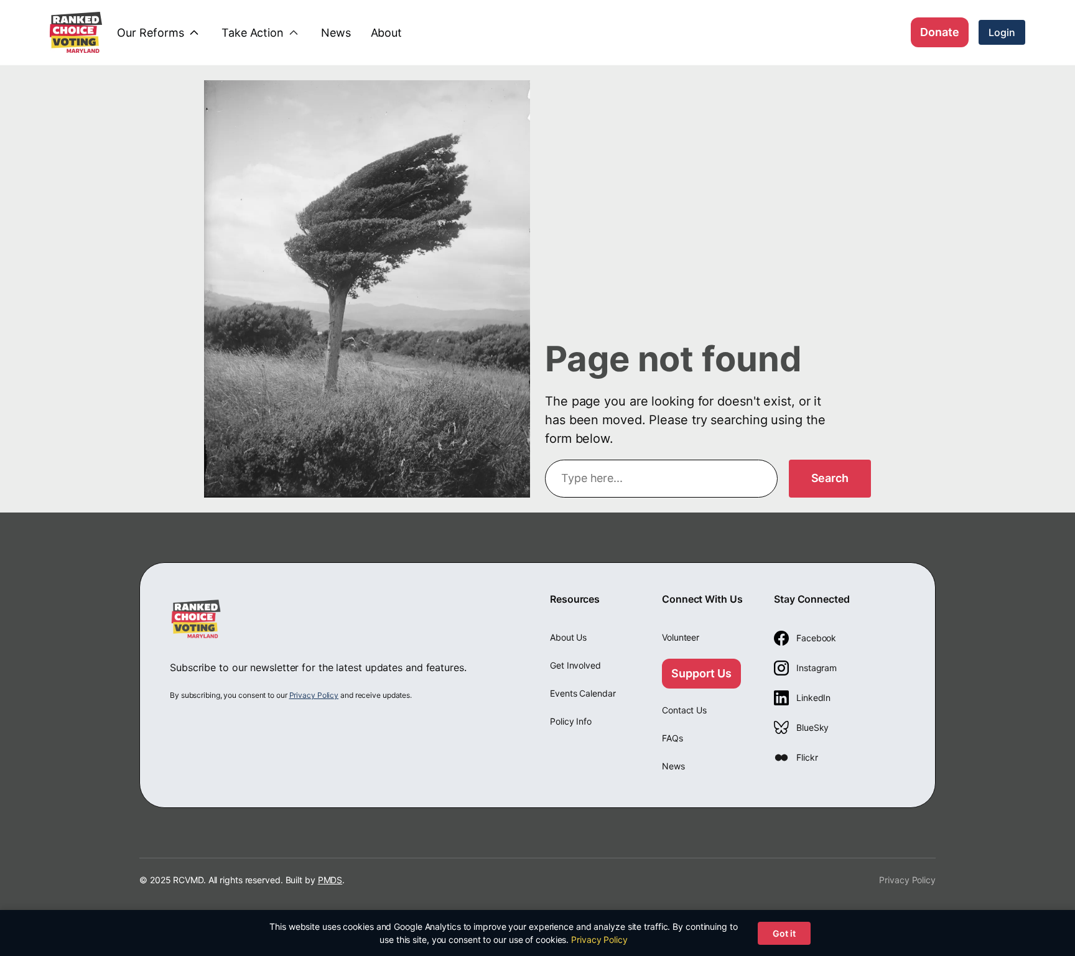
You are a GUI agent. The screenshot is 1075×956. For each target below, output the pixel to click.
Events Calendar (583, 693)
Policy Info (571, 721)
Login (1002, 32)
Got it (784, 933)
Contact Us (684, 710)
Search (830, 478)
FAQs (672, 738)
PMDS (330, 880)
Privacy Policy (314, 695)
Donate (939, 32)
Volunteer (680, 637)
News (673, 766)
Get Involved (575, 665)
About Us (568, 637)
